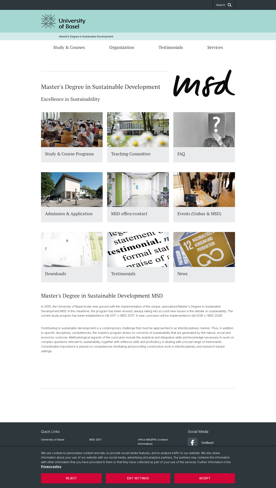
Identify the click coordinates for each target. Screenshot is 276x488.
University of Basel (52, 439)
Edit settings (138, 478)
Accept (204, 478)
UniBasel (207, 443)
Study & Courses (69, 47)
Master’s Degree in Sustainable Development (86, 36)
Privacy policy (51, 466)
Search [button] (220, 4)
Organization (121, 47)
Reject (71, 478)
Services (215, 47)
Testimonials (171, 47)
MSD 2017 (95, 439)
